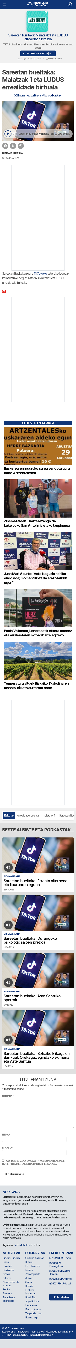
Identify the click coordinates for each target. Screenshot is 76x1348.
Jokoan (29, 1278)
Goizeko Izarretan (34, 1258)
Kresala (29, 1286)
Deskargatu (55, 58)
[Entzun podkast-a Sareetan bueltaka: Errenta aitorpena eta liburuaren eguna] (8, 867)
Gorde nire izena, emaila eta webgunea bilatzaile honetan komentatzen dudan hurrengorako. (33, 1162)
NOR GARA (11, 1192)
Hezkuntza (8, 1270)
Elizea (6, 1262)
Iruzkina (8, 1096)
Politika (6, 1289)
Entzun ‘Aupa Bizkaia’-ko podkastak (39, 95)
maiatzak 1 (49, 815)
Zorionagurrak (32, 1274)
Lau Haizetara (32, 1266)
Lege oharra (8, 1331)
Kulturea (7, 1278)
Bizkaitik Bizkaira (11, 1258)
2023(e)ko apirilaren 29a (28, 58)
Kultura (28, 1262)
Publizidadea (61, 1297)
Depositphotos (21, 1245)
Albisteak (11, 1253)
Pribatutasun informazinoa (30, 1331)
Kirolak (6, 1274)
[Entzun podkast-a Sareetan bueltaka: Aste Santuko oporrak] (8, 982)
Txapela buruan (33, 1313)
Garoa (28, 1282)
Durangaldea (56, 1264)
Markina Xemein (59, 1272)
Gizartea (7, 1266)
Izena (6, 1134)
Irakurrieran (31, 1305)
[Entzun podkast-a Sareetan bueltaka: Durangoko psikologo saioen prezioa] (8, 925)
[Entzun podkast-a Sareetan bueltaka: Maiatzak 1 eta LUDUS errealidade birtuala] (8, 134)
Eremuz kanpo (32, 1309)
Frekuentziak (61, 1253)
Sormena (7, 1293)
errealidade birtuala (28, 815)
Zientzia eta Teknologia (9, 1299)
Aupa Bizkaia (32, 1301)
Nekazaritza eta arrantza (11, 1283)
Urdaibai (61, 1283)
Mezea (29, 1270)
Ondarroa (62, 1278)
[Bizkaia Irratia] (37, 4)
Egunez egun (32, 1317)
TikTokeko (40, 273)
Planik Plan (30, 1297)
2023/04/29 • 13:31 (10, 158)
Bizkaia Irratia (12, 153)
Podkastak (35, 1253)
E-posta (7, 1147)
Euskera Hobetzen (30, 1291)
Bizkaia (61, 1258)
